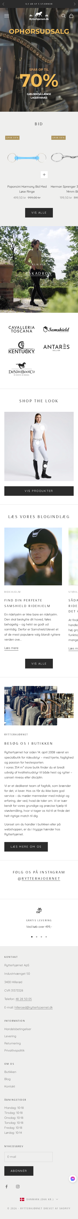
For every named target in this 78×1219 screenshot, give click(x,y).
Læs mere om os (26, 846)
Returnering (12, 1043)
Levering (10, 1036)
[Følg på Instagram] (18, 1186)
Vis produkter (39, 491)
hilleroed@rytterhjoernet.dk (34, 1007)
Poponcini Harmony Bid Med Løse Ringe (27, 189)
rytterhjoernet (41, 878)
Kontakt (9, 1086)
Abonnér (19, 1170)
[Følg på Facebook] (6, 1186)
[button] (72, 1178)
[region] (39, 918)
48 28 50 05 (24, 999)
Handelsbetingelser (17, 1029)
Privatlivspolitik (14, 1050)
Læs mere (11, 648)
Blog (7, 1079)
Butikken (10, 1072)
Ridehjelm (12, 591)
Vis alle (39, 212)
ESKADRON (39, 273)
